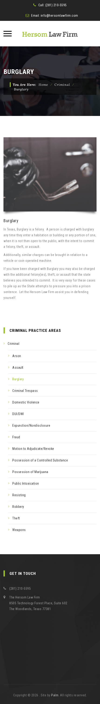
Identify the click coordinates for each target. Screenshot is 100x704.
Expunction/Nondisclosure (31, 425)
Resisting (19, 495)
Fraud (16, 437)
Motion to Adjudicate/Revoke (33, 449)
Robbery (18, 507)
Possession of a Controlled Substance (40, 460)
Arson (16, 356)
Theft (16, 518)
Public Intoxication (25, 483)
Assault (17, 367)
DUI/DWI (18, 414)
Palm (54, 695)
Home (43, 85)
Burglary (18, 379)
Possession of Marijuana (30, 472)
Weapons (19, 530)
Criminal (13, 344)
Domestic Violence (26, 402)
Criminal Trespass (25, 391)
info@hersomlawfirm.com (59, 15)
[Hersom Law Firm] (50, 33)
